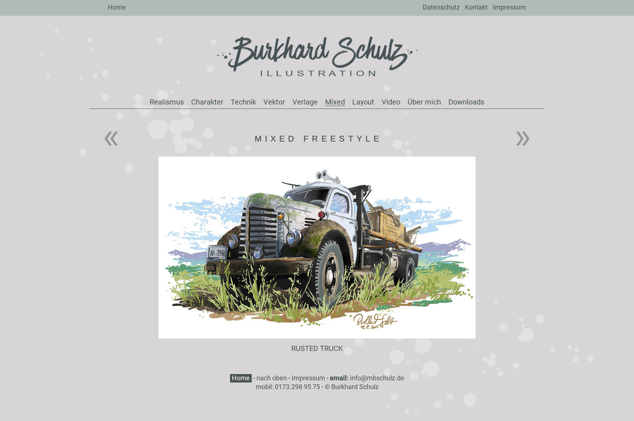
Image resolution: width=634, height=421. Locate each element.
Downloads (466, 102)
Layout (363, 102)
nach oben (271, 378)
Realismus (167, 102)
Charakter (207, 102)
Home (117, 7)
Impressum (509, 7)
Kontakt (476, 7)
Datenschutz (441, 7)
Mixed (335, 102)
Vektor (274, 102)
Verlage (305, 102)
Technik (243, 102)
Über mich (424, 102)
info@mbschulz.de (377, 378)
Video (391, 102)
